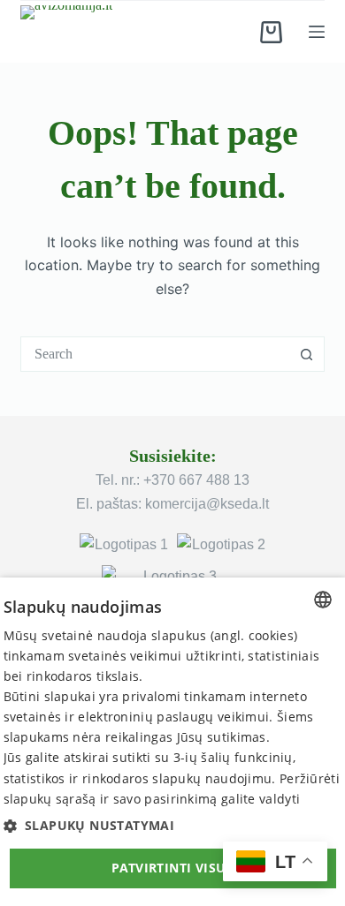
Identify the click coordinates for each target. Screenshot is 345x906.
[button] (173, 825)
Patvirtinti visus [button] (172, 867)
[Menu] (317, 32)
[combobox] (155, 354)
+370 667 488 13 (196, 479)
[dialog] (172, 742)
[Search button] (307, 354)
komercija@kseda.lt (207, 503)
